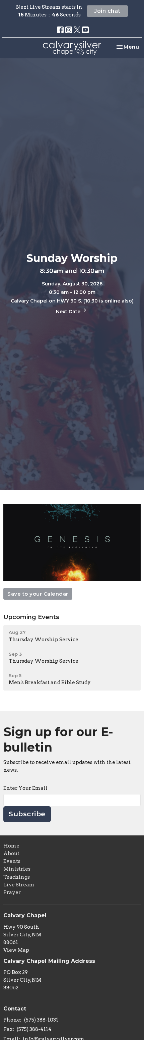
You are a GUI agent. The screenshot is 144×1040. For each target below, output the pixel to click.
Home (11, 846)
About (11, 854)
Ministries (16, 869)
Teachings (16, 877)
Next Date (69, 312)
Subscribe (27, 814)
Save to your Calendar (37, 594)
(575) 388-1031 (41, 1020)
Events (11, 861)
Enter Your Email (25, 788)
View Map (16, 950)
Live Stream (18, 885)
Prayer (12, 892)
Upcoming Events (31, 617)
